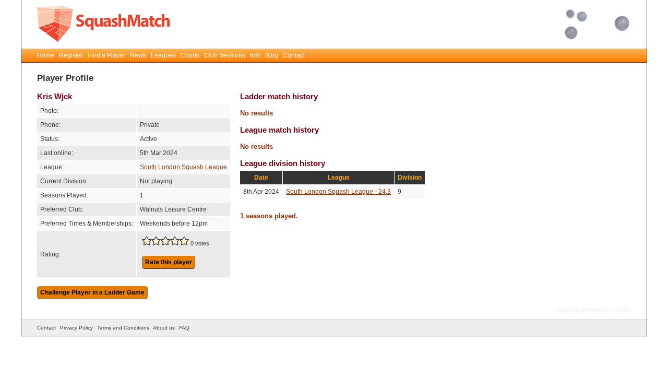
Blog (271, 55)
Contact (294, 55)
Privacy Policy (76, 328)
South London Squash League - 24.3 (338, 191)
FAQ (184, 328)
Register (71, 55)
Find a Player (106, 55)
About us (164, 328)
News (138, 55)
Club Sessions (224, 55)
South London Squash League (183, 167)
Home (45, 55)
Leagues (163, 55)
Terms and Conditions (123, 328)
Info (255, 55)
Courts (190, 55)
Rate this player (168, 262)
